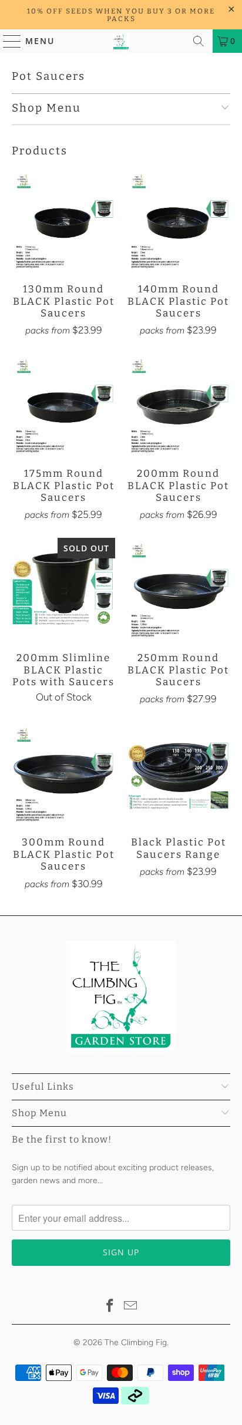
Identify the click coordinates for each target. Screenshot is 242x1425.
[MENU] (7, 41)
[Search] (198, 41)
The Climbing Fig (136, 1342)
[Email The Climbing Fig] (131, 1307)
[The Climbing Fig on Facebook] (110, 1307)
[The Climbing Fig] (121, 41)
